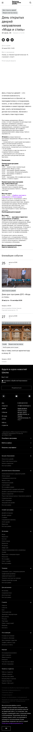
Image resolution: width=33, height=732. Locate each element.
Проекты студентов (8, 668)
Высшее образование (8, 456)
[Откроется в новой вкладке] (3, 396)
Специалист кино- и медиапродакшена (13, 571)
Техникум (4, 568)
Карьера (4, 649)
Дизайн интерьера (7, 513)
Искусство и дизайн (8, 459)
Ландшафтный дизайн (8, 502)
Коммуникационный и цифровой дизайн (13, 473)
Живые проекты (6, 657)
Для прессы (5, 616)
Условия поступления (8, 635)
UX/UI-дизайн (6, 522)
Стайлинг (4, 517)
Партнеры (5, 621)
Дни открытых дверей (9, 10)
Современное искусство (9, 478)
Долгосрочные (6, 595)
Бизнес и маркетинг (7, 463)
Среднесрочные (7, 498)
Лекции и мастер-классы (10, 12)
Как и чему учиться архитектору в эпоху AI (16, 352)
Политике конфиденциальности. (12, 723)
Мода (3, 534)
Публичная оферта (7, 692)
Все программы (6, 465)
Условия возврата (7, 695)
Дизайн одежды (6, 515)
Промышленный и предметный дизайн (13, 489)
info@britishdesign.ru (24, 405)
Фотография (5, 559)
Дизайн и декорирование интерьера (12, 491)
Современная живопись (9, 519)
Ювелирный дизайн (7, 482)
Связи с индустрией (8, 623)
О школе (4, 602)
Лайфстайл (5, 547)
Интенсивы (5, 531)
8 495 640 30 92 (23, 403)
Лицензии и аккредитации (9, 614)
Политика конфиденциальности (11, 690)
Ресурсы (4, 619)
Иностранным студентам (9, 640)
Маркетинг (5, 524)
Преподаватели (6, 612)
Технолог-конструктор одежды (11, 578)
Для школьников (6, 587)
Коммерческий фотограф (9, 580)
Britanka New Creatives (9, 678)
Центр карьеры (6, 655)
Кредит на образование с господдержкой (14, 697)
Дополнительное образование (11, 470)
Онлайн (4, 344)
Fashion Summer (7, 681)
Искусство (5, 556)
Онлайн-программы (7, 510)
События (4, 412)
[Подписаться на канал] (3, 39)
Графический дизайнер (8, 573)
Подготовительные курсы (9, 461)
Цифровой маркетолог (8, 576)
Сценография (6, 485)
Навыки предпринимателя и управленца (13, 550)
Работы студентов (5, 424)
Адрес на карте (22, 408)
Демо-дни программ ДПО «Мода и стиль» (16, 296)
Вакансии (4, 625)
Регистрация (17, 197)
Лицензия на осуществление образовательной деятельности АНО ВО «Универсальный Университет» (15, 701)
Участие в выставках (8, 661)
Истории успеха (4, 418)
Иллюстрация (6, 476)
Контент (4, 539)
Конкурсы (5, 659)
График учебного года (8, 642)
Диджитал (5, 543)
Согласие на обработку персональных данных (15, 688)
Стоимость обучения (8, 638)
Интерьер (5, 545)
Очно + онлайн (6, 561)
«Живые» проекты (7, 674)
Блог (3, 610)
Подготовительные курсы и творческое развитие (16, 496)
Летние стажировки (7, 664)
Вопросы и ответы (7, 644)
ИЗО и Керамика (7, 500)
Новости (4, 605)
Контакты (4, 627)
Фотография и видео (8, 487)
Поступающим (6, 632)
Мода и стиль (6, 480)
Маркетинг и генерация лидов (11, 554)
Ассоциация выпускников (9, 653)
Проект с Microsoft (8, 683)
